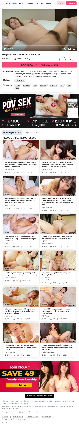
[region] (39, 30)
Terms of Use (33, 417)
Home (7, 3)
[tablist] (39, 132)
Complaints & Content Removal (14, 419)
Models (30, 3)
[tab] (12, 132)
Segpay (21, 412)
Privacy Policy (19, 417)
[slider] (39, 45)
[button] (5, 49)
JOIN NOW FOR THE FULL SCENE (39, 64)
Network (22, 3)
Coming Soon (50, 3)
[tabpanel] (39, 247)
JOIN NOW (71, 3)
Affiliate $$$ (47, 417)
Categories (39, 3)
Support (6, 417)
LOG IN (60, 3)
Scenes (14, 3)
